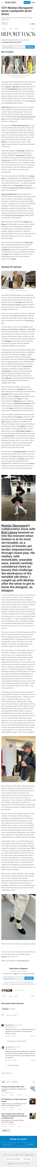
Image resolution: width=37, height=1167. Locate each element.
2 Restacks (21, 990)
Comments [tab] (5, 1009)
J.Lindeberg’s (5, 249)
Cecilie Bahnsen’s (13, 89)
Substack (10, 1163)
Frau (23, 354)
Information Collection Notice (18, 984)
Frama (31, 463)
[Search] (34, 1082)
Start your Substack (14, 1159)
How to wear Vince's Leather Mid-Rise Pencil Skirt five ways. (12, 1121)
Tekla (22, 459)
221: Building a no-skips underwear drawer (14, 1100)
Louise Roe (20, 151)
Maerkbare (7, 341)
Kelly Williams (9, 1025)
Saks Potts (16, 87)
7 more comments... (7, 1073)
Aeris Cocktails (9, 436)
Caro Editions (27, 366)
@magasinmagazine (23, 961)
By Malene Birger (20, 451)
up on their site (31, 101)
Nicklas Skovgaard (14, 525)
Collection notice (29, 1154)
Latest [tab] (8, 1082)
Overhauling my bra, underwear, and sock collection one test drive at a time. (13, 1104)
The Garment (19, 155)
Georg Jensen (19, 185)
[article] (18, 1091)
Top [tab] (3, 1082)
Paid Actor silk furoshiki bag (15, 215)
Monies (3, 142)
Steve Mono (5, 394)
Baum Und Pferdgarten (9, 194)
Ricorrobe (20, 389)
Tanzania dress (6, 160)
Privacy (17, 1154)
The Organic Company (23, 431)
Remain (27, 222)
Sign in (33, 2)
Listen (33, 24)
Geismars (19, 417)
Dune (20, 399)
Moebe (23, 426)
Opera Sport (29, 242)
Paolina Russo (6, 107)
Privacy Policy (31, 984)
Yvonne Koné (5, 371)
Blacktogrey (18, 401)
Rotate (3, 224)
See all (5, 1130)
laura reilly (4, 23)
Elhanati (8, 378)
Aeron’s (6, 254)
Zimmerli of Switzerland (22, 403)
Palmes (13, 259)
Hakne (17, 396)
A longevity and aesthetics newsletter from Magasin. (14, 1090)
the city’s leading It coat (17, 304)
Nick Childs (8, 1047)
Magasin (4, 956)
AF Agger (18, 302)
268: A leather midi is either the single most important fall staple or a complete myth (14, 1116)
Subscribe (27, 2)
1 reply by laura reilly (13, 1065)
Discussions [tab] (14, 1082)
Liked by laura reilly (11, 1027)
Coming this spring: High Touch (12, 1087)
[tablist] (8, 1009)
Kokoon (32, 359)
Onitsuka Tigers (13, 329)
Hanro (11, 408)
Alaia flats (22, 329)
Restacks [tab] (12, 1009)
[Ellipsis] (34, 1024)
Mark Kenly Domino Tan (20, 125)
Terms (21, 1154)
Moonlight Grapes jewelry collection (20, 188)
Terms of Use (26, 982)
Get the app (26, 1159)
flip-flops (32, 329)
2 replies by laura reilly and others (16, 1041)
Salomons (4, 329)
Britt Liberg (9, 532)
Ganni (7, 87)
